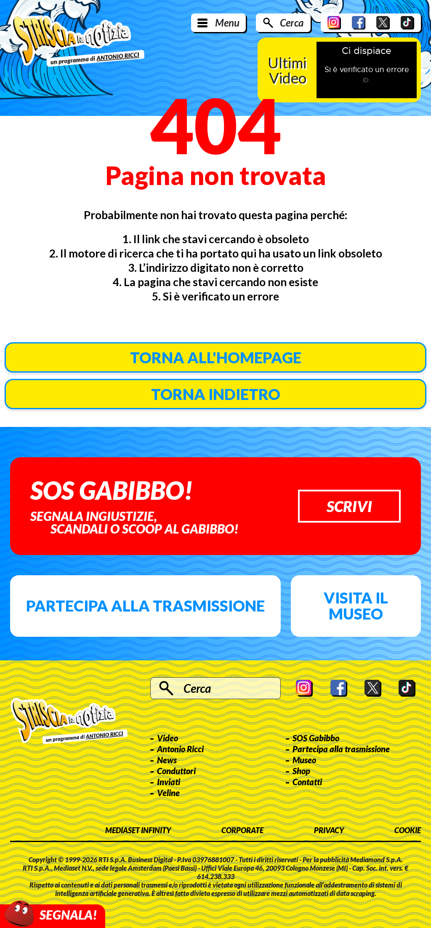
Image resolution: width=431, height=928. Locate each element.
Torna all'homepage (215, 357)
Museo (304, 760)
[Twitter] (383, 23)
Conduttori (176, 771)
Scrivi (349, 506)
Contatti (307, 782)
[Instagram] (334, 23)
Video (167, 738)
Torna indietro (215, 394)
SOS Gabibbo (316, 738)
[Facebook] (358, 23)
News (167, 760)
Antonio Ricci (180, 749)
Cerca (291, 22)
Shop (301, 771)
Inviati (168, 782)
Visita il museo (356, 605)
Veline (168, 793)
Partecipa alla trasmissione (145, 605)
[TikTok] (407, 23)
